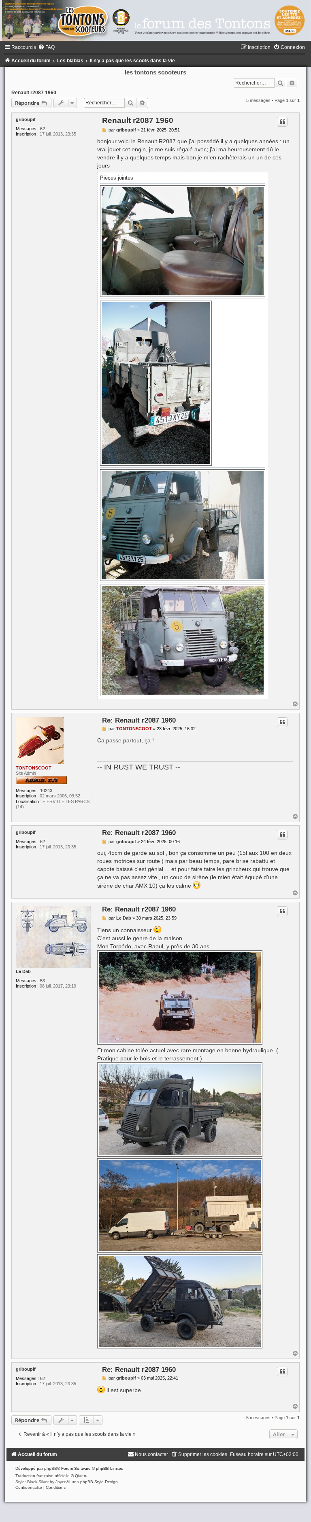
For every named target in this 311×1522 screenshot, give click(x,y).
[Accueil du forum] (155, 20)
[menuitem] (46, 47)
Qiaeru (81, 1475)
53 (42, 980)
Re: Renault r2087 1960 (139, 720)
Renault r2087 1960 (33, 92)
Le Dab (23, 971)
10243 (46, 790)
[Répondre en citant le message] (282, 122)
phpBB (50, 1468)
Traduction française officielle (42, 1475)
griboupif (26, 119)
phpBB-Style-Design (99, 1482)
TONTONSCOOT (33, 767)
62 (42, 128)
